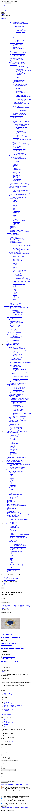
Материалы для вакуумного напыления (18, 156)
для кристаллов (17, 257)
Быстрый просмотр (6, 634)
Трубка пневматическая (19, 114)
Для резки (12, 226)
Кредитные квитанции (10, 722)
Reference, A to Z (25, 606)
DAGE (15, 289)
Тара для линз (13, 36)
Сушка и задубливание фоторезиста (19, 247)
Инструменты (12, 255)
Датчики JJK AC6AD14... (11, 662)
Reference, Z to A (5, 608)
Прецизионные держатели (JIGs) (21, 357)
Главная (7, 21)
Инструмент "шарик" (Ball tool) (21, 279)
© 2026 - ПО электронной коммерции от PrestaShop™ (15, 784)
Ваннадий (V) (16, 175)
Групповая (17, 27)
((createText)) (12, 770)
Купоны (6, 725)
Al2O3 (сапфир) (17, 222)
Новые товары (7, 693)
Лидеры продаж (8, 694)
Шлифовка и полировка (16, 105)
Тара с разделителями (17, 55)
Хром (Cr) (15, 173)
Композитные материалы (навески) (19, 184)
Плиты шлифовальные (19, 80)
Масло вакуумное (21, 133)
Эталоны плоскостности (19, 85)
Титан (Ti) (15, 178)
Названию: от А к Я (6, 605)
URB (14, 293)
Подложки (19, 78)
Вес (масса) (19, 91)
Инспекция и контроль (16, 242)
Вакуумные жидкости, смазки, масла (19, 231)
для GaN (15, 204)
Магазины (6, 712)
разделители (16, 56)
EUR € (5, 7)
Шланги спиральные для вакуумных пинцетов (19, 271)
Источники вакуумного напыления (20, 413)
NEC (14, 286)
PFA (17, 33)
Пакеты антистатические (19, 40)
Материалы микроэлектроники (16, 187)
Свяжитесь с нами (8, 709)
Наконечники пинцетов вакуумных (19, 534)
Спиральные (19, 128)
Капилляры (17, 275)
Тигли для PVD (17, 117)
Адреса (6, 724)
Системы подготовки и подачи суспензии (20, 93)
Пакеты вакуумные (18, 41)
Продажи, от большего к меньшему (10, 604)
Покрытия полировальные (20, 154)
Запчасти (18, 74)
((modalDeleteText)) (13, 760)
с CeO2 (15, 219)
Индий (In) (16, 165)
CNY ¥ (5, 5)
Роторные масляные (21, 132)
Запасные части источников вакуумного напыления (23, 140)
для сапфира (16, 211)
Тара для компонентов (16, 58)
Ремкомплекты (20, 135)
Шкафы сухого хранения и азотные (19, 253)
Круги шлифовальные (19, 151)
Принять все (11, 810)
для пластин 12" (17, 263)
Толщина (18, 88)
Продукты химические (14, 195)
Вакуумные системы (16, 116)
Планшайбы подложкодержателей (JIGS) (23, 69)
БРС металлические (21, 109)
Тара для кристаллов (16, 43)
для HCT (15, 209)
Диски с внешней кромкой (20, 143)
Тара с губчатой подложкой (17, 49)
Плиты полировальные (19, 81)
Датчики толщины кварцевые (21, 124)
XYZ (14, 290)
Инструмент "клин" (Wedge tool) (21, 281)
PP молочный (19, 29)
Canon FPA (16, 147)
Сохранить (3, 806)
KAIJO (15, 295)
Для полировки (14, 229)
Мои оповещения (8, 726)
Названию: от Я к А (16, 605)
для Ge (15, 206)
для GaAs (15, 201)
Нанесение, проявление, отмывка (22, 245)
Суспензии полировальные (18, 213)
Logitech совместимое (17, 66)
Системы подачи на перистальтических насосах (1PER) (23, 97)
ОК (2, 588)
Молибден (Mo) (17, 169)
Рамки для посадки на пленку (18, 194)
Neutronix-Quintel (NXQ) (19, 149)
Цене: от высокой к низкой (13, 606)
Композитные (16, 180)
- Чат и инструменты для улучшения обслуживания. (14, 804)
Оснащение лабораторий (15, 252)
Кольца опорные (20, 73)
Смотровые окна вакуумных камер (19, 398)
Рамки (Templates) (21, 72)
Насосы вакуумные (19, 125)
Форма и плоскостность (22, 89)
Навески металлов (15, 182)
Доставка (6, 702)
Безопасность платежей (10, 708)
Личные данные (8, 720)
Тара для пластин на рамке (17, 59)
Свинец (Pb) (16, 171)
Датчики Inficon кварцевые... (13, 648)
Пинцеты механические (16, 301)
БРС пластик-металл (21, 111)
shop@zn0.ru (12, 741)
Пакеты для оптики (18, 38)
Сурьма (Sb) (16, 161)
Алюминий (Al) (17, 179)
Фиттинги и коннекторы (21, 107)
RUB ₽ (5, 8)
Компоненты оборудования (15, 62)
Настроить (3, 810)
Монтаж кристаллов (15, 303)
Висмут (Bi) (16, 167)
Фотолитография (15, 146)
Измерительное (18, 87)
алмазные (15, 217)
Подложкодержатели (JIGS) (21, 67)
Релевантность (5, 602)
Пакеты (13, 37)
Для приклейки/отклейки (16, 230)
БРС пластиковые (21, 110)
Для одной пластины (18, 26)
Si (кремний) (16, 223)
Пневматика (14, 106)
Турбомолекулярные (21, 127)
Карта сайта (7, 710)
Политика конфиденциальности (12, 703)
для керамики (16, 212)
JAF (14, 300)
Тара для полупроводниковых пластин (18, 307)
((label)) (3, 768)
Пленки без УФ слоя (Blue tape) (21, 193)
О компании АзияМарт (10, 706)
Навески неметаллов (15, 157)
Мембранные (19, 131)
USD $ (5, 10)
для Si (14, 200)
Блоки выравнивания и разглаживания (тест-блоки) (20, 83)
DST (14, 296)
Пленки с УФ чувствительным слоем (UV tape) (21, 191)
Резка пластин (15, 142)
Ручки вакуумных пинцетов (20, 268)
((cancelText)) (4, 760)
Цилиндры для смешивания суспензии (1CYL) (23, 100)
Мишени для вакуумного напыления (18, 434)
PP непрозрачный (20, 32)
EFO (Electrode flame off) (19, 297)
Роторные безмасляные (22, 129)
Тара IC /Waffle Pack (18, 48)
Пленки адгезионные (17, 189)
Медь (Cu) (15, 164)
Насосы (15, 264)
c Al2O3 (15, 215)
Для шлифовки (14, 227)
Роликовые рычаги (18, 102)
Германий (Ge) (17, 162)
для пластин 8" (17, 262)
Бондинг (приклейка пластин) (21, 103)
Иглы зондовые (14, 304)
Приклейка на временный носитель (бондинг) (19, 514)
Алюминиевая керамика (22, 278)
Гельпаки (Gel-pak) (18, 44)
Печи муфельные (14, 234)
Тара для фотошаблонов (16, 61)
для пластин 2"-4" (18, 259)
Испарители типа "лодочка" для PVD (20, 399)
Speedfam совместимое (17, 150)
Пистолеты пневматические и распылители (18, 346)
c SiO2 (14, 216)
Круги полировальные (19, 153)
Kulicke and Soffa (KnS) (19, 284)
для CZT (15, 208)
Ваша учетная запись (6, 714)
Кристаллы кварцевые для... (13, 637)
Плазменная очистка (15, 235)
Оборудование (12, 233)
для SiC (15, 202)
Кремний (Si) (16, 172)
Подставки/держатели (19, 273)
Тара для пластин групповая (17, 54)
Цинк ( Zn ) (16, 168)
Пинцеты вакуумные (17, 256)
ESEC (14, 285)
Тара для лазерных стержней (17, 34)
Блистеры (12, 51)
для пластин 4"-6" (18, 260)
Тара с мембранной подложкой (18, 52)
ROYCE (15, 292)
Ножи (14, 288)
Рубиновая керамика (21, 277)
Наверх (3, 671)
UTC (14, 299)
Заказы (5, 721)
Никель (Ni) (16, 176)
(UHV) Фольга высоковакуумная (18, 186)
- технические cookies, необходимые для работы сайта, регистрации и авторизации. (15, 796)
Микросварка (15, 274)
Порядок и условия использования (13, 705)
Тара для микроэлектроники (15, 22)
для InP (15, 205)
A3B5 (14, 224)
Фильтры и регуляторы (19, 113)
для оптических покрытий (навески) (19, 183)
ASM (14, 282)
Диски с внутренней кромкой (21, 145)
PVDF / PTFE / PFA (21, 30)
